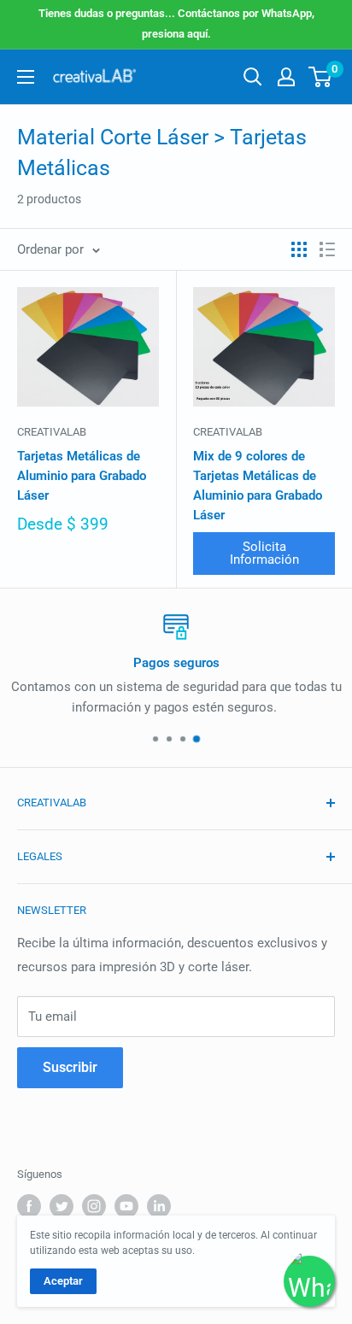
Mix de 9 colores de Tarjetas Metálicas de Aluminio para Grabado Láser (257, 486)
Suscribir (70, 1067)
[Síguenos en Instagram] (94, 1206)
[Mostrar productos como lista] (327, 249)
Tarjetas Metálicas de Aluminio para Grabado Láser (81, 476)
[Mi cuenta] (286, 76)
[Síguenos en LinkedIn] (159, 1206)
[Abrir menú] (25, 77)
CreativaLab (51, 431)
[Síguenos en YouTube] (126, 1206)
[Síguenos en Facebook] (29, 1206)
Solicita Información (264, 553)
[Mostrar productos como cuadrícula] (299, 249)
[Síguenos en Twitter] (61, 1206)
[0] (320, 77)
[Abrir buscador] (252, 76)
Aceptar (63, 1280)
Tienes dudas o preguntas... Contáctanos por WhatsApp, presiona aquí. (176, 23)
